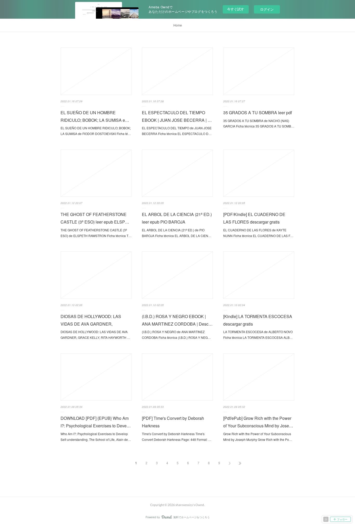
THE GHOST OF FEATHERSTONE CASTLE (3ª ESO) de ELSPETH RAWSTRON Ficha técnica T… (96, 233)
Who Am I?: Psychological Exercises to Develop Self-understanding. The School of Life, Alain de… (96, 436)
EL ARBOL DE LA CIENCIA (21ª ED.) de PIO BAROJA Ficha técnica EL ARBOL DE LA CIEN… (176, 233)
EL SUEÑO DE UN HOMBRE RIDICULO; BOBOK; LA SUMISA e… (95, 116)
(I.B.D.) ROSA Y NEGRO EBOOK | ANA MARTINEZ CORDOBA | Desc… (177, 320)
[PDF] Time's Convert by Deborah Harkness (173, 422)
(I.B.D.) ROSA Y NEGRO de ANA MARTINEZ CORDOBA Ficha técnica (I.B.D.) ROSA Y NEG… (176, 334)
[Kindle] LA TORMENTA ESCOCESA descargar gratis (257, 320)
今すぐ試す (235, 8)
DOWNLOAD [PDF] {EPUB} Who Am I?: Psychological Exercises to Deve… (96, 422)
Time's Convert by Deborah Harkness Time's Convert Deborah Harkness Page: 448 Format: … (176, 436)
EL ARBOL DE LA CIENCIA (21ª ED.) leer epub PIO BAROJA (177, 218)
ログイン (267, 9)
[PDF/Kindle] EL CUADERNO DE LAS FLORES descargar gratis (254, 218)
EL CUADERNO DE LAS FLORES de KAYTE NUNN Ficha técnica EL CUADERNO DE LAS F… (258, 233)
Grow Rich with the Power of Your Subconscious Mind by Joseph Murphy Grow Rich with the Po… (257, 436)
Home (177, 25)
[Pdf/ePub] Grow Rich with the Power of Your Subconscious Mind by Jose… (258, 422)
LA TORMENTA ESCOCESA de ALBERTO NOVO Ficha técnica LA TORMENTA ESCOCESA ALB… (258, 334)
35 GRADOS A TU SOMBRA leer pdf (257, 113)
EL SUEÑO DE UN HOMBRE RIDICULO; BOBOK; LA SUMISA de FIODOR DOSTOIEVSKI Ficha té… (96, 131)
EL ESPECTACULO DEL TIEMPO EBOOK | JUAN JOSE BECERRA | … (177, 116)
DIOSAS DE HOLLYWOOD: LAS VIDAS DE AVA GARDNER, (91, 320)
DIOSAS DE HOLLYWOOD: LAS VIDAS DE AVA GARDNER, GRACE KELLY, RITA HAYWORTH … (95, 334)
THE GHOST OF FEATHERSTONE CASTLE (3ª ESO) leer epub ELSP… (95, 218)
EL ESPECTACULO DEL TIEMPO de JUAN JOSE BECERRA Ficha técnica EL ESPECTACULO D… (177, 131)
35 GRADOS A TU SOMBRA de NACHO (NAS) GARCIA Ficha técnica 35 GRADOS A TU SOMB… (258, 123)
